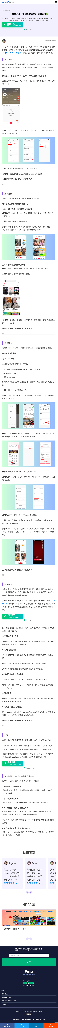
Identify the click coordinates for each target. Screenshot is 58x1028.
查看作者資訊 (10, 883)
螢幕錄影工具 (9, 10)
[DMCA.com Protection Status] (29, 1014)
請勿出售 (35, 1011)
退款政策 (23, 1011)
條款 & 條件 (29, 1011)
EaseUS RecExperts (14, 53)
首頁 (3, 10)
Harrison (9, 40)
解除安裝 (18, 1011)
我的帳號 (40, 1011)
